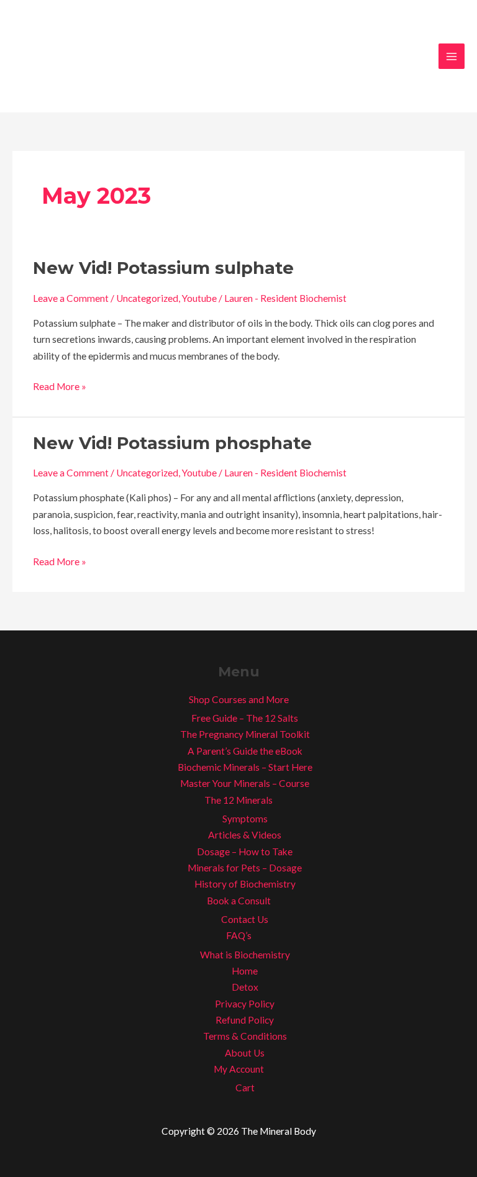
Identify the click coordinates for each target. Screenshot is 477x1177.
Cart (245, 1087)
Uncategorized (147, 298)
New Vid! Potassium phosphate (172, 443)
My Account (239, 1069)
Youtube (199, 298)
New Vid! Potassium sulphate (163, 268)
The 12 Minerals (238, 800)
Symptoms (245, 818)
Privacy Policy (245, 1003)
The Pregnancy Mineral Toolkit (245, 734)
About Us (245, 1052)
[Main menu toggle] (451, 56)
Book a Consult (239, 900)
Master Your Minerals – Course (244, 783)
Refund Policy (245, 1019)
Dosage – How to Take (245, 851)
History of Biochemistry (245, 883)
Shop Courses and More (239, 699)
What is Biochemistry (245, 954)
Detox (245, 987)
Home (245, 970)
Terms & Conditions (245, 1036)
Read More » (59, 385)
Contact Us (244, 919)
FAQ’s (239, 935)
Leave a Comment (71, 298)
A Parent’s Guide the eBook (245, 751)
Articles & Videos (244, 834)
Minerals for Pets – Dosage (245, 867)
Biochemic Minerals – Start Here (245, 767)
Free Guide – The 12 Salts (244, 718)
